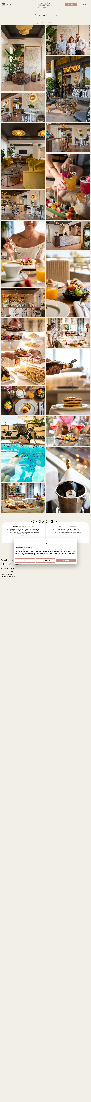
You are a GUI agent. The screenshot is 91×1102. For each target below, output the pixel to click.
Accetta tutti (66, 560)
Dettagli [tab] (45, 543)
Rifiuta (25, 560)
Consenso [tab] (24, 543)
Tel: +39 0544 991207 (7, 569)
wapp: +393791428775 (7, 574)
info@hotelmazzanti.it (8, 576)
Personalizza (45, 560)
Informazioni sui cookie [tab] (67, 543)
